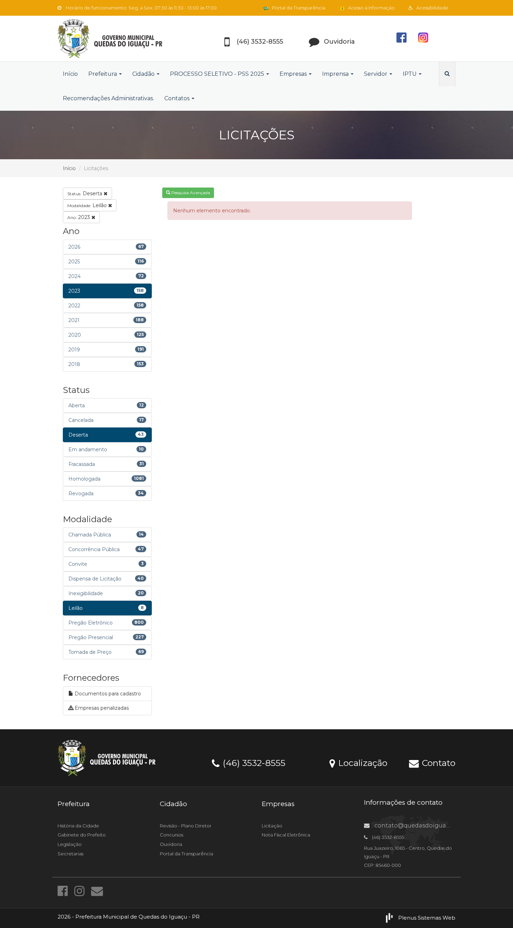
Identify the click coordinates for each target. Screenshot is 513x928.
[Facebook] (64, 891)
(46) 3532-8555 (252, 762)
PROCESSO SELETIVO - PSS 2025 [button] (218, 74)
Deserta (85, 193)
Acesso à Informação (371, 7)
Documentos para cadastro (107, 693)
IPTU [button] (410, 74)
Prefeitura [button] (103, 74)
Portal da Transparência (298, 7)
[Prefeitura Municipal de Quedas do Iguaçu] (120, 38)
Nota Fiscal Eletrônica (286, 835)
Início (70, 74)
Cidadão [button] (144, 74)
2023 (79, 217)
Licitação (272, 825)
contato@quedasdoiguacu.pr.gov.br (426, 825)
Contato (437, 762)
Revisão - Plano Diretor (185, 825)
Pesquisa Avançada (190, 192)
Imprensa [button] (336, 74)
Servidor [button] (376, 74)
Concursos (171, 835)
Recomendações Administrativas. (108, 98)
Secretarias (70, 853)
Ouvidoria (171, 844)
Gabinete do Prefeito (82, 835)
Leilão (87, 205)
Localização (361, 762)
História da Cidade (78, 825)
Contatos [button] (177, 98)
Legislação (70, 844)
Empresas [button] (294, 74)
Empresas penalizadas (101, 708)
